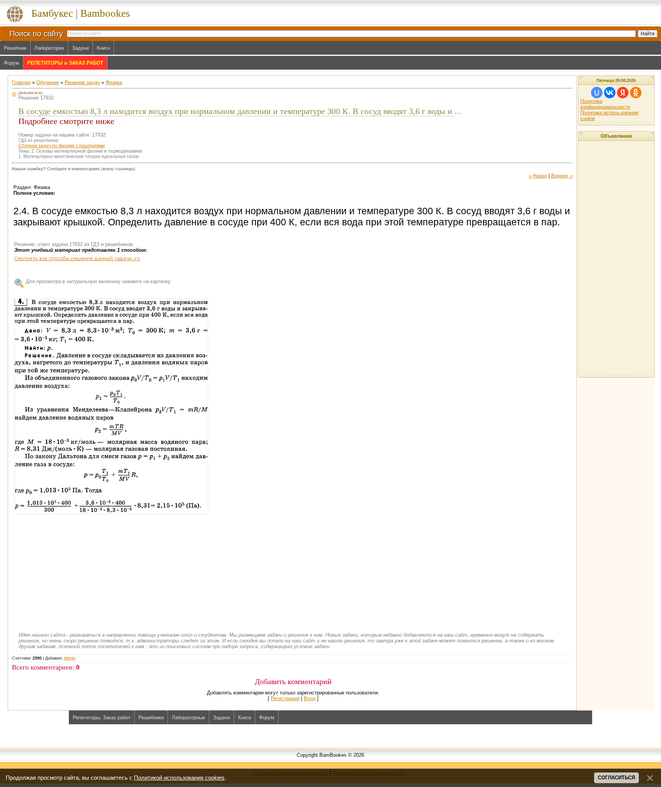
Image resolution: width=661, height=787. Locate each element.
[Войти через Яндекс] (622, 92)
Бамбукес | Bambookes (80, 13)
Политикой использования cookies (179, 778)
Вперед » (562, 176)
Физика (114, 82)
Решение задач (82, 82)
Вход (310, 698)
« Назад (538, 176)
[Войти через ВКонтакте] (609, 92)
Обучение (47, 82)
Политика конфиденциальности (605, 104)
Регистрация (285, 698)
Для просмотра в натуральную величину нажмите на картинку (98, 281)
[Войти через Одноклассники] (635, 92)
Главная (21, 82)
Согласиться (616, 777)
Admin (69, 658)
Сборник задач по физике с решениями (61, 145)
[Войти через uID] (596, 92)
